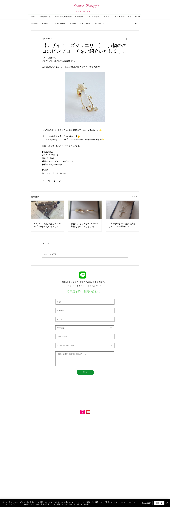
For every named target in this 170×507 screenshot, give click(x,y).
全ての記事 (34, 23)
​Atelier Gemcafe (84, 5)
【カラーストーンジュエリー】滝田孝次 (54, 173)
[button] (98, 16)
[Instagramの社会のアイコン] (82, 412)
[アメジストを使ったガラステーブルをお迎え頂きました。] (47, 210)
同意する (159, 503)
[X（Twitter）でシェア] (49, 181)
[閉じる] (167, 503)
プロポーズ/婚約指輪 (58, 23)
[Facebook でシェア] (43, 181)
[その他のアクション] (126, 38)
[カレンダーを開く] (111, 328)
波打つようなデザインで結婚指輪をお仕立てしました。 (84, 225)
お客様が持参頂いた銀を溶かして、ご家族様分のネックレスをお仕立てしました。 (122, 225)
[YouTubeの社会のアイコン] (88, 412)
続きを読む (98, 23)
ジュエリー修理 (85, 23)
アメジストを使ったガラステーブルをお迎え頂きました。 (47, 225)
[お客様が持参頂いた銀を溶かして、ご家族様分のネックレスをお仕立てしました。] (122, 210)
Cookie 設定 (146, 503)
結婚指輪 (73, 23)
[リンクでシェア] (60, 181)
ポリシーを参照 (83, 504)
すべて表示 (135, 196)
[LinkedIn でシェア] (54, 181)
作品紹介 (45, 23)
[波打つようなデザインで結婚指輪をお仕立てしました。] (85, 210)
